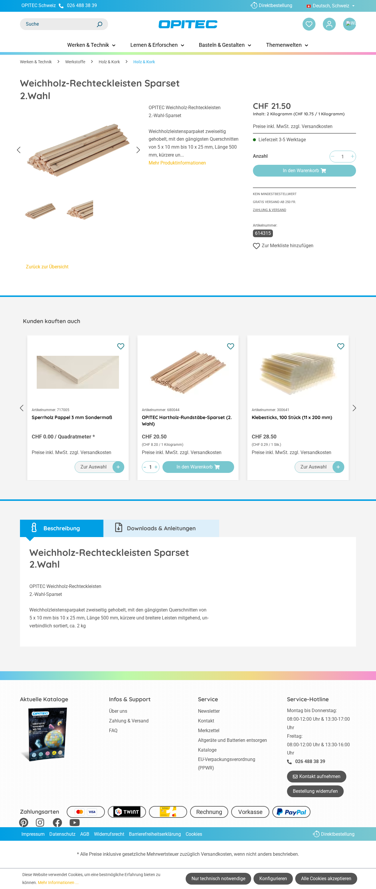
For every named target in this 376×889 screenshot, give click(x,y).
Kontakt (206, 721)
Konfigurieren (273, 878)
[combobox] (58, 24)
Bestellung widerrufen (315, 791)
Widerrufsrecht (109, 834)
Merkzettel (208, 730)
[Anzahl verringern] (332, 156)
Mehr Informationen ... (58, 882)
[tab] (61, 528)
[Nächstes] (138, 149)
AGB (84, 834)
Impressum (33, 834)
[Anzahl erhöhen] (352, 156)
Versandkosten (216, 854)
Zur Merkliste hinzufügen (287, 245)
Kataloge (207, 750)
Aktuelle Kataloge (44, 699)
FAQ (113, 730)
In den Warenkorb (301, 170)
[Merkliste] (309, 24)
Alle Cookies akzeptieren (326, 878)
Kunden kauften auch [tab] (51, 321)
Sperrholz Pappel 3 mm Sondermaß (72, 417)
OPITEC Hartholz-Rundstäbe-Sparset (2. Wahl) (187, 420)
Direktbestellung (275, 5)
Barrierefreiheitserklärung (155, 834)
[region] (78, 165)
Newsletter (209, 711)
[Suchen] (99, 24)
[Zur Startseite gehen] (188, 24)
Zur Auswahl (93, 467)
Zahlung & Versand (269, 210)
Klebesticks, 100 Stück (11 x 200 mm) (292, 417)
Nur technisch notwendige (218, 878)
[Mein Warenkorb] (349, 24)
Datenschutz (62, 834)
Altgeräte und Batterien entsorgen (232, 740)
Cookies (194, 834)
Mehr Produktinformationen (177, 163)
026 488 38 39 (82, 5)
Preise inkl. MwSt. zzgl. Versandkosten (293, 126)
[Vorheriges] (18, 149)
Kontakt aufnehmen (319, 776)
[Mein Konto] (329, 24)
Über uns (118, 711)
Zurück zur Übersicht (47, 267)
